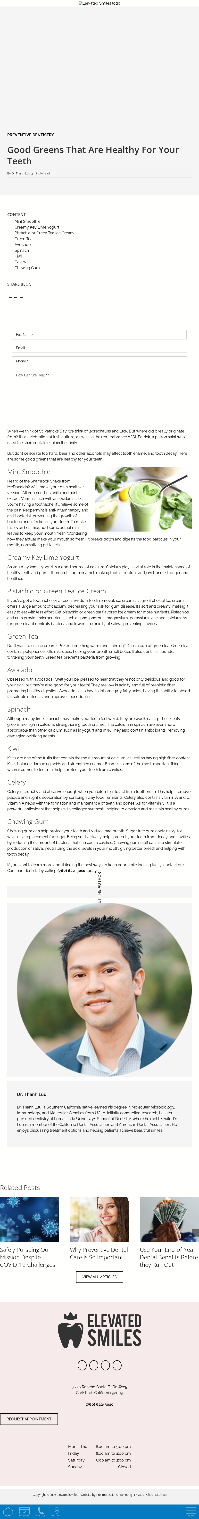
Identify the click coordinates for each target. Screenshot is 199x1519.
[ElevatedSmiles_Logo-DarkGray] (99, 3)
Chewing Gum (27, 268)
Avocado (23, 244)
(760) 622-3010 (71, 870)
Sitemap (160, 1495)
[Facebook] (10, 296)
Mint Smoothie (27, 221)
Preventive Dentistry (30, 135)
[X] (15, 296)
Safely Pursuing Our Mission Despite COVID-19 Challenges (27, 1256)
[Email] (21, 296)
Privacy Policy (143, 1495)
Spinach (22, 250)
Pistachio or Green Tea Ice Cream (44, 233)
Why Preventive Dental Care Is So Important (99, 1253)
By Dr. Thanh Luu (18, 173)
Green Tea (24, 239)
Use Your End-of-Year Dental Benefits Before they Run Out (169, 1256)
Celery (20, 262)
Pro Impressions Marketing (114, 1495)
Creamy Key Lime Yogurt (37, 227)
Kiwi (18, 256)
